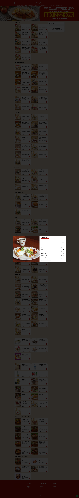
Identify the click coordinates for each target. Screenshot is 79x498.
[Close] (64, 236)
